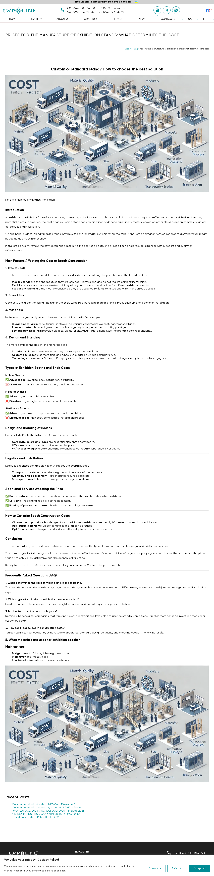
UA (190, 19)
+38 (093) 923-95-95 (110, 12)
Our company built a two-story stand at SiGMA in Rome (46, 807)
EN (204, 19)
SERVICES (118, 19)
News (142, 19)
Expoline (129, 49)
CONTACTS (168, 19)
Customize (155, 868)
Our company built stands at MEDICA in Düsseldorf (43, 804)
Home (12, 19)
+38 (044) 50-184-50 (81, 8)
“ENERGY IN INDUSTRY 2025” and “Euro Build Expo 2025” (46, 814)
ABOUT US (63, 19)
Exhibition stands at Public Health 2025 (36, 817)
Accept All (199, 868)
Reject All (177, 868)
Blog (136, 49)
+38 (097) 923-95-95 (80, 12)
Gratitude (91, 19)
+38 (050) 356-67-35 (111, 8)
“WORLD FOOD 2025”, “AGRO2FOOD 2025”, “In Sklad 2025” (48, 811)
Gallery (36, 19)
